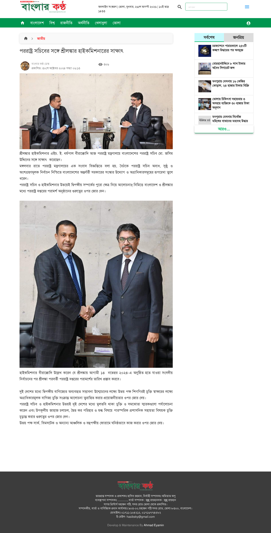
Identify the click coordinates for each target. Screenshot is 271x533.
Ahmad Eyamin (154, 525)
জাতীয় (40, 39)
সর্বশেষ (209, 37)
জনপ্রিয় (238, 37)
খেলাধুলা (101, 22)
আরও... (224, 128)
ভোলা (117, 22)
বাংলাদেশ (37, 22)
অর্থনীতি (83, 22)
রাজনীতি (66, 22)
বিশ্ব (52, 22)
